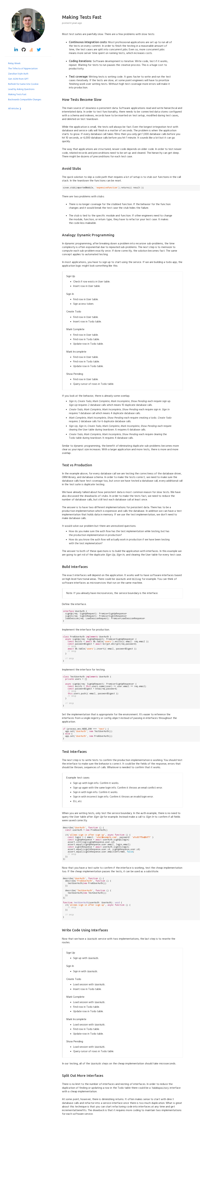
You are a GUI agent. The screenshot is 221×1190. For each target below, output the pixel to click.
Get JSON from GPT (18, 79)
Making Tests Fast (17, 94)
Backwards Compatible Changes (24, 100)
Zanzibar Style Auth (18, 74)
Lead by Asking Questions (21, 89)
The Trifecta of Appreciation (23, 69)
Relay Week (14, 63)
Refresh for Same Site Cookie (23, 84)
